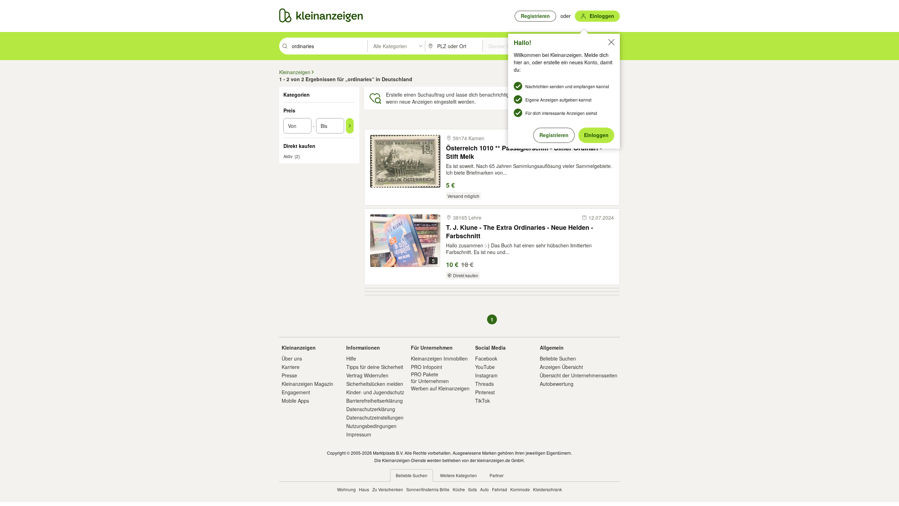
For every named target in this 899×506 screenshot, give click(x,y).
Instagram (486, 375)
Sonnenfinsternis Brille (428, 489)
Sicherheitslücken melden (374, 383)
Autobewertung (556, 383)
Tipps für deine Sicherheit (374, 366)
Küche (459, 489)
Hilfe (351, 358)
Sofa (472, 489)
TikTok (482, 400)
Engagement (296, 392)
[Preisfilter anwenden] (350, 126)
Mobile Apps (295, 400)
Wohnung (346, 489)
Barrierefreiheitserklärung (374, 400)
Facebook (486, 358)
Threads (484, 383)
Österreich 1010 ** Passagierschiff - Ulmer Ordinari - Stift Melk (524, 152)
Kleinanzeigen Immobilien (439, 358)
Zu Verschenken (387, 489)
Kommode (520, 489)
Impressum (358, 434)
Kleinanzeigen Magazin (307, 383)
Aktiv (288, 156)
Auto (484, 489)
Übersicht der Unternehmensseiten (578, 375)
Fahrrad (499, 489)
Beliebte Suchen (558, 358)
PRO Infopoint (426, 366)
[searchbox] (328, 46)
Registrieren (554, 134)
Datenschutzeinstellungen (374, 417)
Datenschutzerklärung (370, 409)
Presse (289, 375)
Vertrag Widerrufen (367, 375)
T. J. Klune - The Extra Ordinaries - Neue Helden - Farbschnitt (519, 231)
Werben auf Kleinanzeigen (440, 388)
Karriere (291, 366)
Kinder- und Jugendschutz (375, 392)
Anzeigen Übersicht (561, 366)
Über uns (292, 358)
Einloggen (596, 134)
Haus (364, 489)
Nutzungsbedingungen (371, 425)
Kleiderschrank (547, 489)
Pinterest (485, 392)
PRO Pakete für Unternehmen (430, 377)
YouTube (485, 366)
